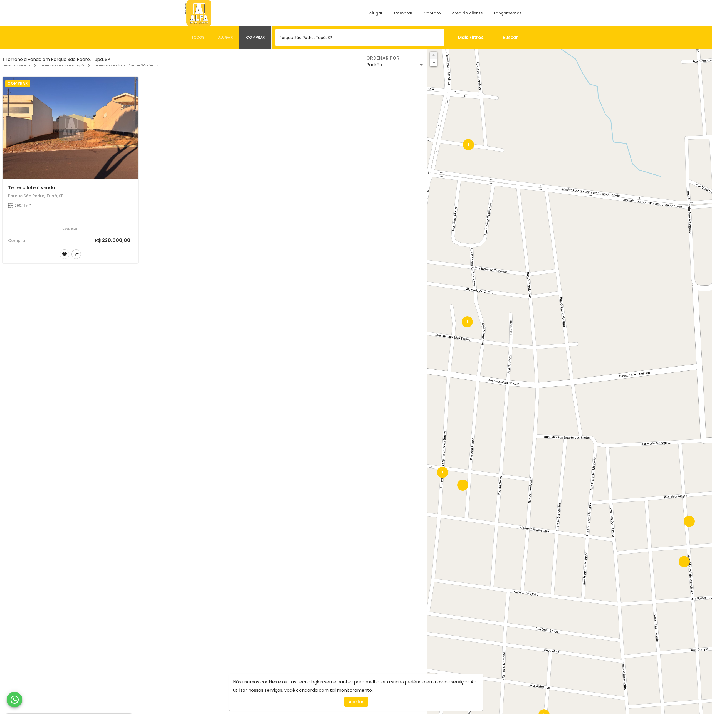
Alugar (376, 13)
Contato (432, 13)
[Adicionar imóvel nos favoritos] (64, 254)
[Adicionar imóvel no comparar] (76, 254)
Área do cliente (467, 13)
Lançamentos (508, 13)
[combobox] (359, 37)
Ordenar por (383, 58)
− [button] (433, 62)
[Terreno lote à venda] (70, 128)
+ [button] (433, 55)
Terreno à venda (16, 65)
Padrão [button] (374, 64)
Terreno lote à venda (31, 187)
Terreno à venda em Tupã (62, 65)
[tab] (198, 37)
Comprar (403, 13)
